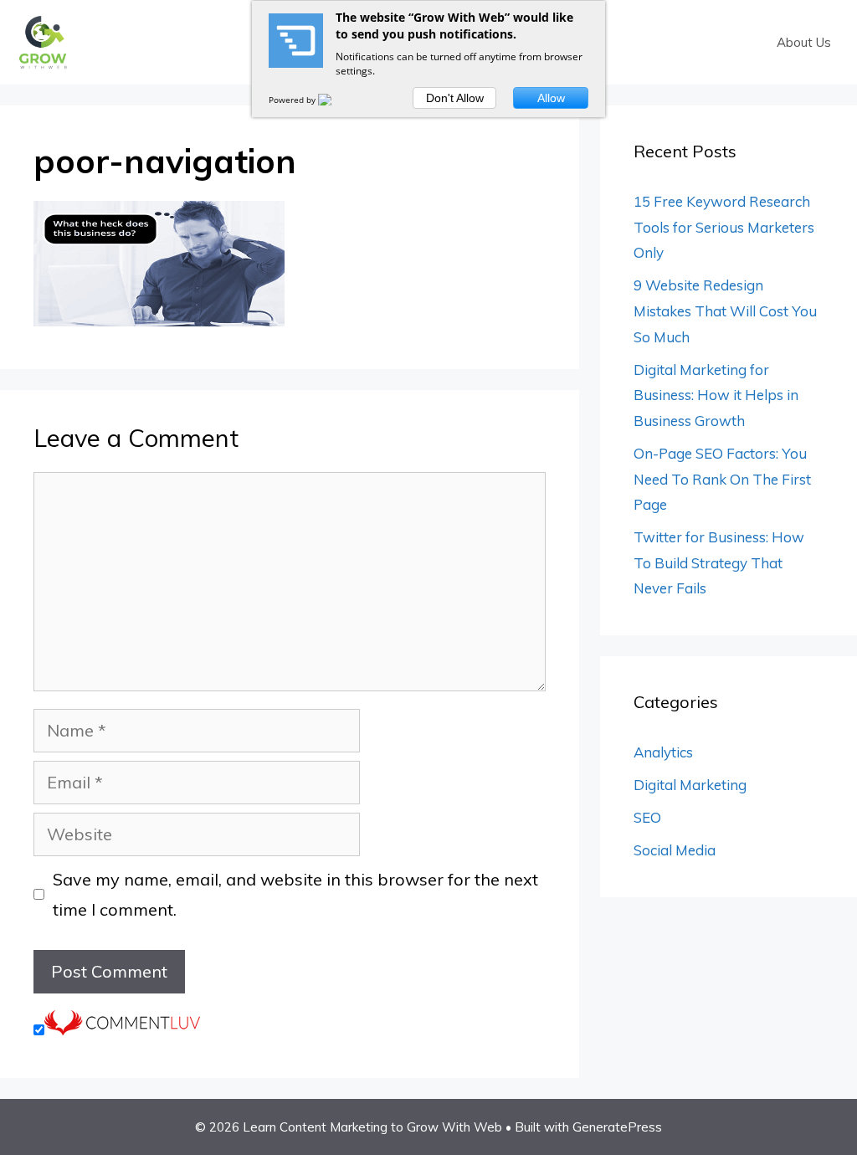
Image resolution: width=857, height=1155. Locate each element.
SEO (647, 817)
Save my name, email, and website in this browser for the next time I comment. (295, 894)
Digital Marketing (690, 784)
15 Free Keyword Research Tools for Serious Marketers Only (724, 226)
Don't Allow (455, 98)
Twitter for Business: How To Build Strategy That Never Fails (719, 562)
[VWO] (335, 99)
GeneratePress (617, 1127)
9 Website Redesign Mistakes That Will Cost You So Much (725, 310)
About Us (804, 42)
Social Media (675, 850)
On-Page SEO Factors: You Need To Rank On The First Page (722, 478)
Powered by (293, 99)
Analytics (663, 752)
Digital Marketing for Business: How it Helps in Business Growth (716, 395)
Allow (551, 98)
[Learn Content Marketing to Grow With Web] (42, 40)
